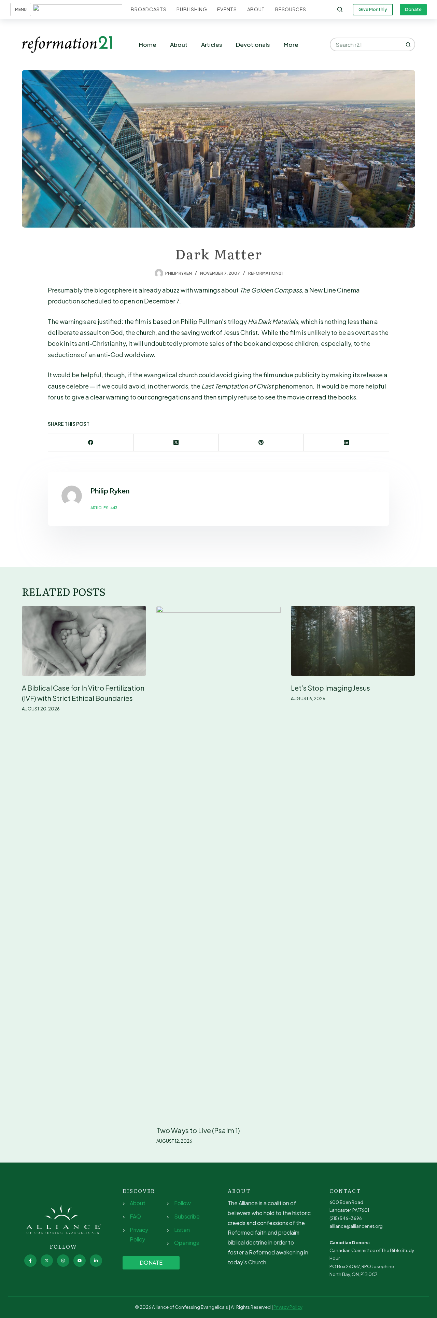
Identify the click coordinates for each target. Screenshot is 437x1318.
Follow (182, 1203)
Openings (186, 1242)
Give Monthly (372, 9)
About (256, 9)
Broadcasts (148, 9)
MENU (21, 9)
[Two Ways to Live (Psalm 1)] (218, 862)
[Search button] (408, 44)
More (291, 44)
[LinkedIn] (346, 442)
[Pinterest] (261, 442)
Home (147, 44)
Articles (211, 44)
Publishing (192, 9)
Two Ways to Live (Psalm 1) (198, 1130)
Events (227, 9)
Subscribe (187, 1216)
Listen (182, 1229)
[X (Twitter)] (176, 442)
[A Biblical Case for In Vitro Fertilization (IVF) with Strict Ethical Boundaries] (84, 641)
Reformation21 (265, 273)
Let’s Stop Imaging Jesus (330, 687)
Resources (290, 9)
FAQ (135, 1216)
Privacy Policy (287, 1307)
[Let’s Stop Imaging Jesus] (353, 641)
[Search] (339, 9)
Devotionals (253, 44)
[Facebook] (90, 442)
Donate (413, 9)
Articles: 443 (103, 507)
